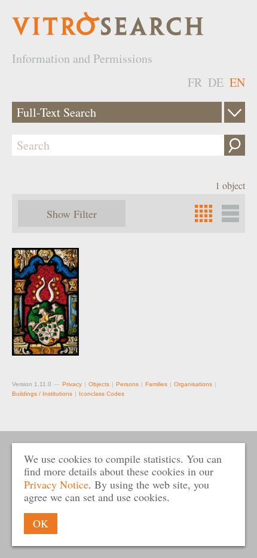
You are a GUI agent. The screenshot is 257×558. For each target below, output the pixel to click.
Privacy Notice (56, 484)
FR (195, 82)
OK (40, 523)
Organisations (193, 384)
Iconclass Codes (101, 393)
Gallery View (230, 213)
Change (234, 112)
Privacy (72, 384)
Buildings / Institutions (42, 393)
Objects (98, 384)
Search (234, 145)
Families (156, 384)
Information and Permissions (82, 58)
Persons (127, 384)
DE (216, 82)
